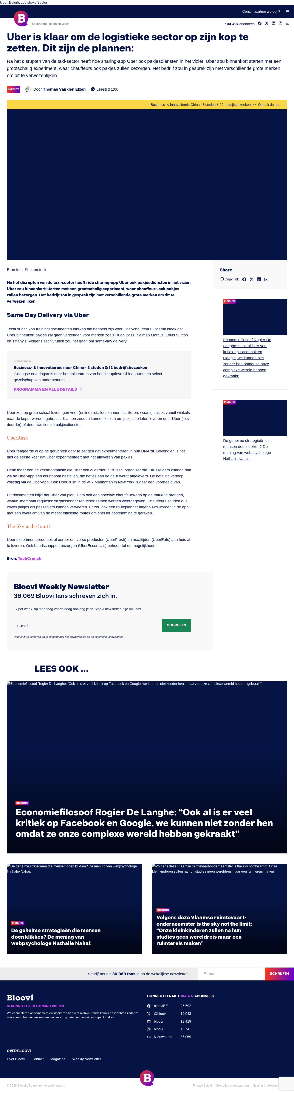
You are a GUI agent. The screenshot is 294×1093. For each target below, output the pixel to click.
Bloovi (22, 1085)
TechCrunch (29, 558)
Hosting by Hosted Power (270, 1085)
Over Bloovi (16, 1059)
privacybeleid (78, 636)
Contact (37, 1059)
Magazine (57, 1059)
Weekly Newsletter (86, 1059)
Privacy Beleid (202, 1085)
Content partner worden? (261, 11)
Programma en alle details (45, 390)
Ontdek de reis (269, 105)
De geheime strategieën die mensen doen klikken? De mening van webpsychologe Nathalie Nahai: (56, 937)
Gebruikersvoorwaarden (232, 1085)
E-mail (22, 626)
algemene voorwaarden (109, 636)
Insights (13, 89)
